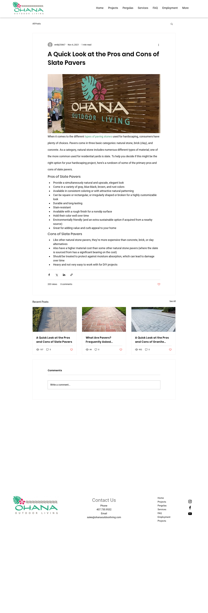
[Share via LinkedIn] (64, 274)
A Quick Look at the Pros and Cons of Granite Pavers (152, 340)
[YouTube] (190, 513)
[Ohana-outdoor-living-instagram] (190, 501)
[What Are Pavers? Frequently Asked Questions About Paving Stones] (104, 319)
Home (161, 498)
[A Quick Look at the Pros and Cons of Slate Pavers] (55, 319)
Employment (164, 517)
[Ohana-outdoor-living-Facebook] (190, 507)
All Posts (36, 23)
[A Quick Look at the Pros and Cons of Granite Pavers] (153, 319)
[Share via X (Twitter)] (56, 274)
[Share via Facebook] (49, 274)
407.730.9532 (104, 509)
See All (172, 301)
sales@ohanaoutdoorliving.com (104, 517)
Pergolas (162, 505)
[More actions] (158, 45)
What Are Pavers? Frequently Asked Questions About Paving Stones (103, 340)
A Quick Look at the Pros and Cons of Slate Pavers (54, 340)
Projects (162, 501)
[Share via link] (71, 274)
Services (162, 509)
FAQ (160, 513)
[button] (171, 24)
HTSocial (37, 519)
